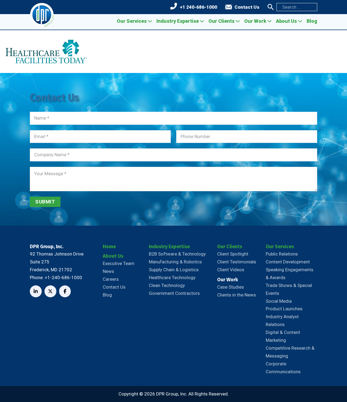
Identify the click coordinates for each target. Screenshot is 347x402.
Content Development (288, 261)
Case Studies (230, 287)
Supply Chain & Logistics (174, 269)
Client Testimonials (236, 261)
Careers (111, 279)
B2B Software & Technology (177, 254)
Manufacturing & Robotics (175, 261)
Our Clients (221, 21)
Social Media (279, 301)
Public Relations (282, 254)
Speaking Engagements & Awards (289, 273)
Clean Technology (167, 285)
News (108, 271)
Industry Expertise (177, 21)
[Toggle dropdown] (149, 21)
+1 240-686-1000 (198, 7)
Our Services (132, 21)
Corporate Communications (283, 367)
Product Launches (284, 308)
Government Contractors (174, 293)
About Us (286, 21)
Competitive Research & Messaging (290, 352)
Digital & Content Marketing (283, 336)
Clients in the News (236, 295)
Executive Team (118, 263)
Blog (312, 21)
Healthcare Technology (172, 277)
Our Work (255, 21)
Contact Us (246, 7)
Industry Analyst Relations (282, 320)
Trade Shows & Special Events (289, 289)
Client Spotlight (232, 254)
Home (109, 247)
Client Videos (230, 269)
